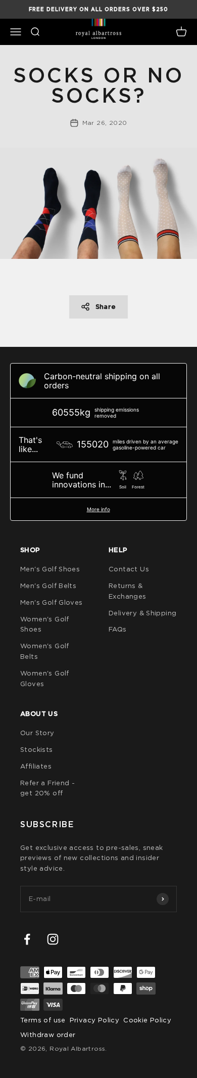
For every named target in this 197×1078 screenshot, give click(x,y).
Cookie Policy (147, 1020)
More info (98, 509)
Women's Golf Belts (44, 651)
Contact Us (129, 569)
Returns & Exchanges (127, 590)
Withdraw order (47, 1034)
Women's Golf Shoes (44, 624)
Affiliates (36, 766)
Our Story (37, 733)
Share (105, 306)
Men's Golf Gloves (51, 602)
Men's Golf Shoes (50, 569)
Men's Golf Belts (48, 585)
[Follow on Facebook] (27, 939)
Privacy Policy (94, 1020)
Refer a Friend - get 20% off (47, 788)
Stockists (36, 749)
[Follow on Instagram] (53, 939)
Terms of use (43, 1020)
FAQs (118, 629)
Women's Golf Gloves (44, 678)
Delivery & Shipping (142, 613)
